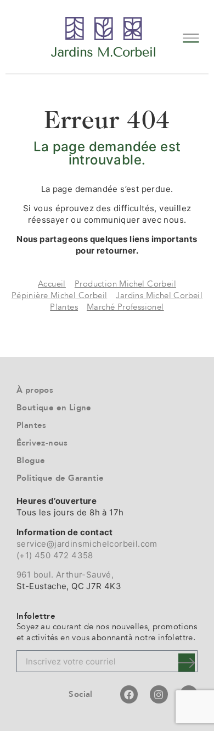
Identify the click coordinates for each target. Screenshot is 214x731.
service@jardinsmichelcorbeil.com (86, 543)
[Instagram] (158, 694)
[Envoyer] (186, 662)
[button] (190, 36)
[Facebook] (129, 694)
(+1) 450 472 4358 (54, 555)
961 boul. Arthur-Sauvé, (65, 574)
